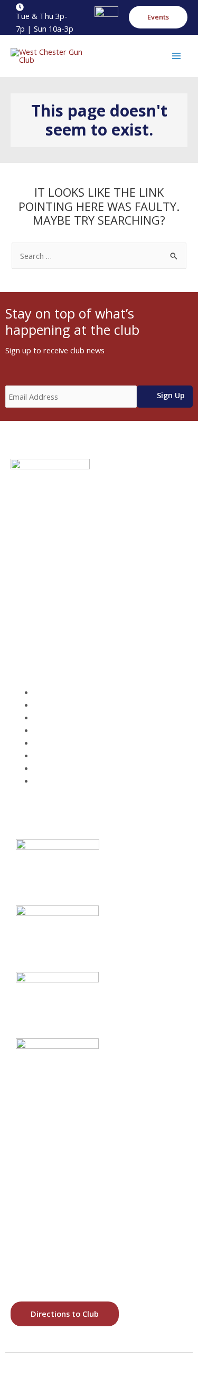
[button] (158, 17)
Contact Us (61, 780)
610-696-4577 (60, 603)
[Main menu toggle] (176, 56)
